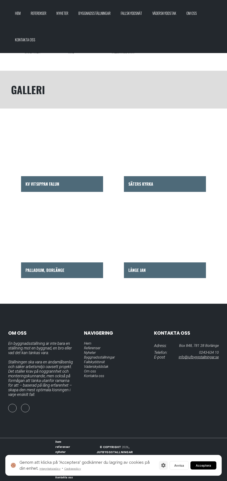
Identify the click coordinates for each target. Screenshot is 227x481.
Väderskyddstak (96, 367)
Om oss (90, 371)
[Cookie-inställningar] (163, 465)
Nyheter (90, 353)
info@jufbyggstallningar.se (199, 357)
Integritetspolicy (50, 468)
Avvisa (179, 465)
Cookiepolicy (72, 468)
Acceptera (203, 465)
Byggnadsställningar (99, 357)
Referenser (92, 348)
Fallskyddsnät (94, 362)
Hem (87, 343)
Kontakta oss (94, 376)
